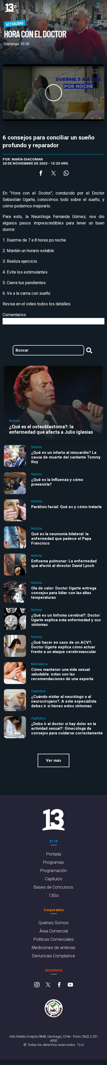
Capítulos (53, 878)
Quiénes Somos (53, 922)
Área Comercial (53, 931)
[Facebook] (59, 985)
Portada (53, 854)
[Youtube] (70, 985)
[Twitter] (48, 985)
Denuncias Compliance (53, 955)
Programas (53, 862)
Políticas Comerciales (54, 939)
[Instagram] (37, 985)
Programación (53, 870)
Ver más (53, 760)
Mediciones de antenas (53, 947)
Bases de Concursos (53, 887)
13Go (54, 895)
